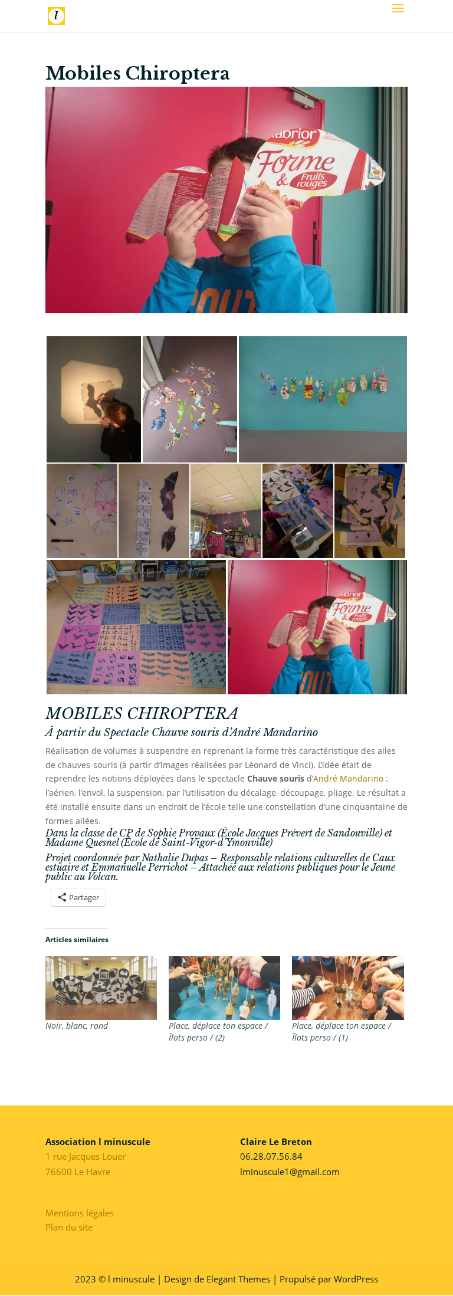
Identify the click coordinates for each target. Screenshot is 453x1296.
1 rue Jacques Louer (85, 1156)
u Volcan (98, 876)
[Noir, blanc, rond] (101, 988)
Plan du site (69, 1227)
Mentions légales (79, 1213)
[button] (93, 399)
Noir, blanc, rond (76, 1025)
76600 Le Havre (77, 1171)
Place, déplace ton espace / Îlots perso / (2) (218, 1031)
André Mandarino (274, 732)
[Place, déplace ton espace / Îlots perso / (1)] (347, 988)
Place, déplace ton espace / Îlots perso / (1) (341, 1031)
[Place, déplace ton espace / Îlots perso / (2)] (224, 988)
